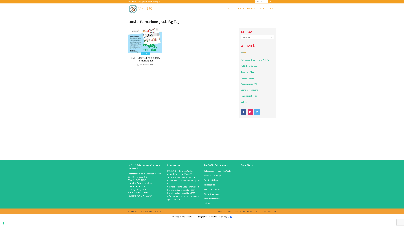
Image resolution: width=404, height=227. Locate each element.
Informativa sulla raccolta (182, 217)
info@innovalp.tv (154, 2)
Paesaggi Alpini (247, 78)
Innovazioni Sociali (249, 96)
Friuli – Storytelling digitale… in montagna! (145, 59)
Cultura (244, 102)
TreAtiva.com (271, 211)
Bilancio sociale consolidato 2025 (181, 193)
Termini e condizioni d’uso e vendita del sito (242, 211)
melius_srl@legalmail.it (138, 189)
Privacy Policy (221, 211)
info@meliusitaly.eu (143, 183)
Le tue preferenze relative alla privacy (211, 217)
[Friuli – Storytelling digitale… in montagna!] (145, 40)
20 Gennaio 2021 (146, 65)
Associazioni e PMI (249, 84)
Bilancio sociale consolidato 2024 (181, 190)
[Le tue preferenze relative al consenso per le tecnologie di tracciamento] (4, 223)
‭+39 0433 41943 (136, 2)
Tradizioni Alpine (248, 72)
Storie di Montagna (249, 90)
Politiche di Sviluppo (249, 66)
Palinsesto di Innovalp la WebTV (255, 60)
